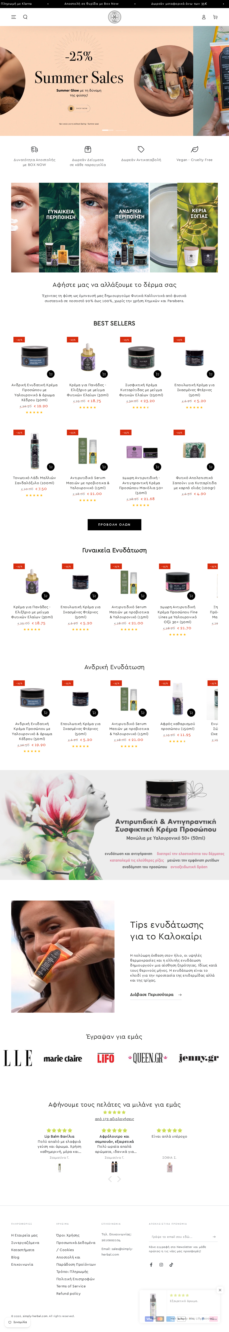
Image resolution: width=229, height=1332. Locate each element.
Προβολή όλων (114, 524)
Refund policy (68, 1293)
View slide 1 (107, 127)
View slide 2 (121, 127)
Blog (15, 1257)
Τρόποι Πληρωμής (72, 1271)
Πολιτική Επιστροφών (75, 1279)
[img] (114, 1112)
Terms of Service (71, 1286)
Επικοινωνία (22, 1264)
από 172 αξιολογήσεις (114, 1119)
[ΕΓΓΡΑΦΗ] (215, 1237)
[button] (25, 17)
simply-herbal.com (35, 1316)
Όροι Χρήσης (68, 1235)
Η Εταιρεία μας (24, 1235)
